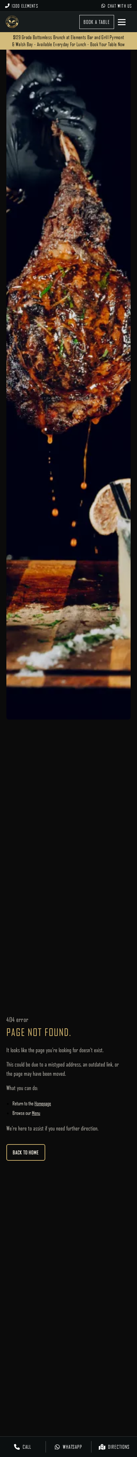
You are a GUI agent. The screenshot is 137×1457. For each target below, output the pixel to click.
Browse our (26, 1113)
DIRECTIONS (119, 1447)
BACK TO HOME (26, 1152)
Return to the (31, 1103)
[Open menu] (125, 22)
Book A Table (96, 22)
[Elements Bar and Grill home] (12, 22)
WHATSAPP (73, 1447)
